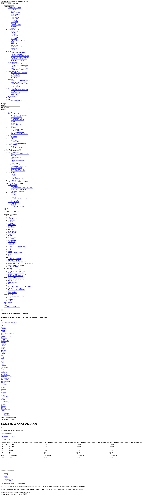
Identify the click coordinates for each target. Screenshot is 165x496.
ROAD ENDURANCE (17, 132)
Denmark (3, 342)
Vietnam (3, 410)
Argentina (3, 327)
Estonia (3, 345)
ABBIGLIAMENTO (13, 202)
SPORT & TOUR (16, 124)
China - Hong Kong (6, 336)
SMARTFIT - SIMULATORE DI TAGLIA (23, 80)
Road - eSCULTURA (17, 178)
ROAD (13, 174)
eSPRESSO (14, 23)
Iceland (3, 353)
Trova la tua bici (12, 96)
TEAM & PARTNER (14, 71)
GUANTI (13, 205)
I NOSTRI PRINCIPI (17, 54)
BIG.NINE (14, 39)
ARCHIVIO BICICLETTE (15, 147)
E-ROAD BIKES (12, 172)
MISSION (14, 48)
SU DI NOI (11, 51)
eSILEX (13, 28)
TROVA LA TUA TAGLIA (18, 82)
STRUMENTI (15, 200)
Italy (2, 359)
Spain (2, 398)
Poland (2, 385)
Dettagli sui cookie (24, 492)
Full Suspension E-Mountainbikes (20, 154)
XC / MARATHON (16, 118)
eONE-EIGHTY (15, 14)
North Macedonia (5, 381)
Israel (2, 358)
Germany (3, 350)
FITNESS (10, 135)
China (2, 334)
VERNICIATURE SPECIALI (19, 90)
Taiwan (3, 404)
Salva (24, 494)
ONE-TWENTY (15, 31)
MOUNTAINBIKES (13, 113)
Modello (6, 413)
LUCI (12, 195)
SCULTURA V (15, 93)
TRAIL (13, 121)
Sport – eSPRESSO (16, 168)
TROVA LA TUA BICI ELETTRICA (18, 182)
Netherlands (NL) (5, 375)
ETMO (13, 11)
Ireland (2, 356)
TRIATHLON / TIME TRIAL (19, 134)
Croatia (3, 339)
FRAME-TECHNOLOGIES (19, 66)
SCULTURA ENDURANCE (19, 46)
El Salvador (4, 344)
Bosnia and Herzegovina (7, 333)
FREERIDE (14, 158)
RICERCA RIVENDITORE (15, 100)
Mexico (3, 370)
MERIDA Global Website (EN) (9, 322)
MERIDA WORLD (13, 88)
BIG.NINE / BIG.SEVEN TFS (19, 40)
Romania (3, 389)
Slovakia (3, 393)
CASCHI (13, 203)
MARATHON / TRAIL (17, 120)
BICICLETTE (8, 112)
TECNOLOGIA (12, 62)
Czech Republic (5, 341)
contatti (6, 473)
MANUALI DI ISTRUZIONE (19, 83)
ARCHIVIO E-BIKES (14, 180)
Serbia (2, 390)
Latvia (2, 364)
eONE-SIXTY (15, 17)
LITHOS (13, 9)
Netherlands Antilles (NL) (8, 376)
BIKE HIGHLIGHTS (14, 29)
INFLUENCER (15, 74)
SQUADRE (14, 77)
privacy (6, 476)
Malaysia (3, 368)
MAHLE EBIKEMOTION (18, 70)
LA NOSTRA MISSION (18, 53)
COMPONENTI (12, 185)
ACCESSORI (11, 192)
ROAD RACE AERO (17, 129)
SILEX (13, 49)
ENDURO (14, 123)
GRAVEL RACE (16, 141)
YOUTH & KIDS (13, 144)
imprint (6, 474)
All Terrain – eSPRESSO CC (19, 169)
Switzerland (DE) (5, 401)
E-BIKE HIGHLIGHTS (14, 8)
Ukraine (3, 407)
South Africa (4, 396)
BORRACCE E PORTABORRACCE (21, 199)
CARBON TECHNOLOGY (19, 63)
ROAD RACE (15, 130)
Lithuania (3, 365)
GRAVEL (10, 138)
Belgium (3, 331)
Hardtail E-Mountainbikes (18, 160)
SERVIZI (10, 79)
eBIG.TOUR (14, 22)
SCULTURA (14, 45)
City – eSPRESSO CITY (18, 171)
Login (9, 99)
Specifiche (7, 415)
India (2, 355)
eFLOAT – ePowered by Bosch (19, 166)
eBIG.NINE (14, 20)
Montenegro (4, 372)
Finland (3, 347)
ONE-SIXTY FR (15, 34)
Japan (2, 361)
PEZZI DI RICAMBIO (17, 191)
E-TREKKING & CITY (14, 165)
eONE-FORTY (15, 18)
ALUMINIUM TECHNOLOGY (20, 65)
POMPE (13, 197)
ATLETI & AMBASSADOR (19, 73)
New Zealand (4, 379)
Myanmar (3, 373)
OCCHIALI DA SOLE (17, 206)
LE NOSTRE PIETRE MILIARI (20, 56)
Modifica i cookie (14, 492)
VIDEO (13, 91)
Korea (2, 362)
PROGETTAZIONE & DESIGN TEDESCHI (24, 57)
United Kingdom (5, 409)
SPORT (13, 161)
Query (2, 103)
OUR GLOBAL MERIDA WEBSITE (34, 317)
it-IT (5, 303)
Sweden (3, 399)
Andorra (3, 325)
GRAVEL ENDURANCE (18, 143)
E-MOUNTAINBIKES (14, 152)
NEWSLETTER (15, 87)
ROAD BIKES (12, 127)
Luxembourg (4, 367)
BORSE (13, 194)
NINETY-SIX (15, 37)
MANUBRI (14, 186)
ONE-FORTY (15, 36)
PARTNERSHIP (15, 76)
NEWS (6, 208)
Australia (3, 328)
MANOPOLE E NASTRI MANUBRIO (22, 188)
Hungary (3, 351)
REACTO (14, 43)
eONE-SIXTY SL (16, 12)
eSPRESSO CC (15, 26)
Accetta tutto (4, 492)
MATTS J (13, 146)
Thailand (3, 406)
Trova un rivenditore (6, 433)
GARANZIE (14, 85)
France (2, 348)
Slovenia (3, 395)
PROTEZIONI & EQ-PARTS (19, 189)
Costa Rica (4, 338)
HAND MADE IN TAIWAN (19, 59)
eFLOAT (13, 15)
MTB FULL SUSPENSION (19, 115)
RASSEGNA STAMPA (17, 60)
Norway (3, 382)
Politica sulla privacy (77, 489)
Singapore (3, 392)
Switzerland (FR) (5, 402)
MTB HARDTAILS (16, 117)
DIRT (12, 42)
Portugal (3, 387)
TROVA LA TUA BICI (14, 149)
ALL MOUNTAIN (16, 157)
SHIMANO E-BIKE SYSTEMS (20, 68)
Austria (3, 330)
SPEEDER (14, 137)
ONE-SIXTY (14, 32)
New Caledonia (5, 378)
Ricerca (3, 105)
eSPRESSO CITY (16, 25)
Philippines (4, 384)
